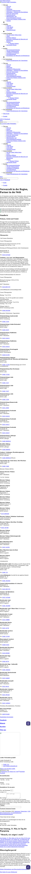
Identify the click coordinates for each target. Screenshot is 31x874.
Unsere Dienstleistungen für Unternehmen (17, 60)
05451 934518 (6, 416)
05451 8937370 (6, 589)
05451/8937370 (6, 287)
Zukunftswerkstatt (10, 30)
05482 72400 (5, 466)
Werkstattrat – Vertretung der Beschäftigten (17, 12)
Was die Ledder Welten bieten (13, 35)
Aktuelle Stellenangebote (12, 51)
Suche (1, 122)
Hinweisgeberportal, (5, 812)
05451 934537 (6, 433)
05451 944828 (6, 678)
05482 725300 (6, 364)
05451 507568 (4, 527)
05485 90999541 (6, 441)
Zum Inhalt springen (5, 0)
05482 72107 (5, 383)
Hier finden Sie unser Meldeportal (8, 872)
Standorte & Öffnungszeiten (13, 10)
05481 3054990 (6, 605)
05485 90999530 (6, 458)
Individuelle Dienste (11, 45)
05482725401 (5, 644)
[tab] (15, 238)
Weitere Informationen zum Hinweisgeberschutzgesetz (13, 869)
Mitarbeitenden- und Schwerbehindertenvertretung (13, 17)
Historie (8, 7)
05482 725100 (6, 636)
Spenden (8, 20)
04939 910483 (6, 714)
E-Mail (2, 792)
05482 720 (5, 572)
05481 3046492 (6, 669)
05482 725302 (6, 374)
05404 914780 (6, 355)
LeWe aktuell (9, 27)
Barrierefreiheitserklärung (6, 814)
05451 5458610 (6, 703)
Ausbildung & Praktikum (12, 52)
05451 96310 (5, 686)
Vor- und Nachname (5, 790)
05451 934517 (6, 424)
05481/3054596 (6, 310)
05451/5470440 (6, 255)
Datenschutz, (24, 811)
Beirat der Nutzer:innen (12, 13)
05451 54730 (5, 628)
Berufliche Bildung (11, 37)
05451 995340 (6, 694)
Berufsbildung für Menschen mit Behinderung (17, 55)
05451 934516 (6, 346)
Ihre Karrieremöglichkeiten (13, 50)
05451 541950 (6, 547)
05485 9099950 (6, 449)
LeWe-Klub (9, 28)
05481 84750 (5, 661)
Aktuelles (8, 25)
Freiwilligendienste (11, 54)
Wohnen (8, 42)
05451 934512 (6, 338)
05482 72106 (5, 399)
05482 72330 (5, 321)
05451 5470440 (6, 597)
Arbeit (8, 36)
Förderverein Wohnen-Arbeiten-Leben (16, 19)
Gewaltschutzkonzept (15, 812)
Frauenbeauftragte (10, 15)
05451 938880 (6, 619)
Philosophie (9, 9)
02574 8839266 (5, 513)
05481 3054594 (6, 580)
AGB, (29, 811)
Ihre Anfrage (3, 798)
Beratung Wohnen (14, 43)
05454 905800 (6, 653)
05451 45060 (5, 408)
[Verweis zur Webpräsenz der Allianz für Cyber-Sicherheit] (12, 771)
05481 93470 (5, 330)
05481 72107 (5, 391)
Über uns (8, 6)
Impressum (17, 811)
